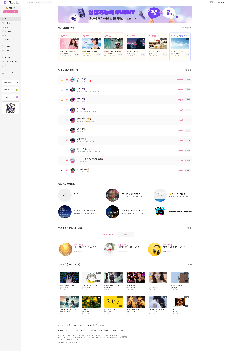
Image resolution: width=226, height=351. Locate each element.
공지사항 (61, 325)
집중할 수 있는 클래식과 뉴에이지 (174, 247)
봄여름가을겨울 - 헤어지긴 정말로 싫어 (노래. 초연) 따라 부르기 (113, 285)
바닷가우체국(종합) (82, 149)
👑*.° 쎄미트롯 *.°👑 (83, 119)
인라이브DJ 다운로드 (8, 89)
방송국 (14, 12)
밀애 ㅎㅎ (85, 310)
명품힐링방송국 (81, 101)
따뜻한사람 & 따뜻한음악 (84, 131)
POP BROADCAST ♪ (83, 161)
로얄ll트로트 (86, 36)
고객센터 (124, 337)
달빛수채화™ (80, 129)
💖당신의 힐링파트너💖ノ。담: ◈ (86, 111)
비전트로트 (80, 88)
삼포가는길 (108, 36)
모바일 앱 (6, 97)
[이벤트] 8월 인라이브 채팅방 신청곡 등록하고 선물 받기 (81, 325)
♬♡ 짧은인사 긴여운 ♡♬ (84, 171)
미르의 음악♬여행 (178, 51)
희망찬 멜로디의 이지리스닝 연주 (85, 247)
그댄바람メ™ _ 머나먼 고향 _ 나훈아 (69, 310)
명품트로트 (64, 36)
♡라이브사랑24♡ (82, 169)
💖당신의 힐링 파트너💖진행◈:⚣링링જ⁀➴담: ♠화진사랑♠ (114, 51)
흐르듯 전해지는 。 (134, 51)
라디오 (76, 54)
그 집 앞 (173, 310)
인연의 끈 (151, 285)
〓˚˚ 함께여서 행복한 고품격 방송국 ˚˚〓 (88, 91)
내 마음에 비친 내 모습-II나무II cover (158, 310)
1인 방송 (7, 12)
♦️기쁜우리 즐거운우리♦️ (84, 81)
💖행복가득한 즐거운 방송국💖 (85, 141)
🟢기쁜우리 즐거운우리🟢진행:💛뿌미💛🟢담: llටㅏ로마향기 (92, 51)
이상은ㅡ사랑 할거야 (177, 285)
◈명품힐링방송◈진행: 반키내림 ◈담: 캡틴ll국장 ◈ (70, 51)
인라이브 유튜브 (7, 82)
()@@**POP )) (155, 51)
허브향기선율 (153, 36)
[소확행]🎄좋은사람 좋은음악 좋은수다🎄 (88, 151)
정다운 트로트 (80, 139)
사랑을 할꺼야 (130, 285)
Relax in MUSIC (131, 36)
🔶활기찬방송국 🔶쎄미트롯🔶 (85, 121)
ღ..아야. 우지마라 (109, 310)
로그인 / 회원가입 (219, 2)
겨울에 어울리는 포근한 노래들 (128, 247)
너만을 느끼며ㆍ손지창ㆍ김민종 (135, 310)
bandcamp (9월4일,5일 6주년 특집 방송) (183, 36)
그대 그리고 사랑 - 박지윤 (89, 285)
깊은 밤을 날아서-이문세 (67, 285)
